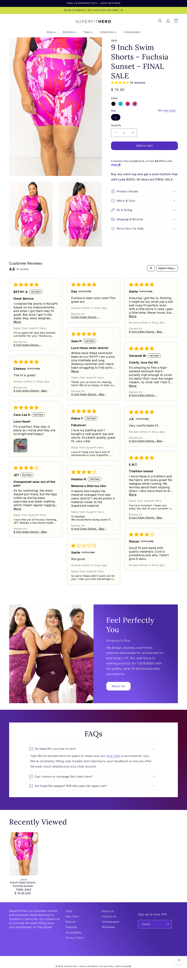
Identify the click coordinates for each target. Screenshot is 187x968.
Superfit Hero (70, 966)
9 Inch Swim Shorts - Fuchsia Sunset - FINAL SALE (23, 886)
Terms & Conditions (88, 966)
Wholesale (108, 926)
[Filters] (151, 268)
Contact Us (109, 916)
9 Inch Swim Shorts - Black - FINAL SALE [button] (146, 331)
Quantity (116, 125)
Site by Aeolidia (123, 966)
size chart (113, 756)
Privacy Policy (75, 937)
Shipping (71, 926)
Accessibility (74, 932)
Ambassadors (111, 921)
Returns (70, 921)
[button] (52, 32)
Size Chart (169, 110)
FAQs (69, 911)
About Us (118, 686)
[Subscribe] (168, 924)
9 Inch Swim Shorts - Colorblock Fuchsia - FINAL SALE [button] (31, 344)
